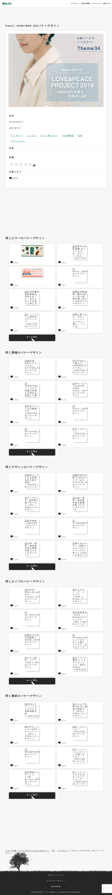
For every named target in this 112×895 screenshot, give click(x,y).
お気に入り (107, 3)
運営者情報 (56, 886)
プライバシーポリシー (56, 881)
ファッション (18, 141)
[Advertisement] (59, 13)
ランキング (96, 3)
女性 (80, 135)
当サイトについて (56, 875)
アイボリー (17, 135)
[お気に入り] (10, 178)
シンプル (32, 135)
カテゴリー (75, 3)
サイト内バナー (49, 135)
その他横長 (68, 135)
